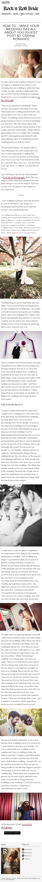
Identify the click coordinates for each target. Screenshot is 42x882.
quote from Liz (12, 233)
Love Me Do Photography (14, 177)
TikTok (27, 859)
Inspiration (6, 14)
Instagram (28, 853)
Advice (15, 14)
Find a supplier (27, 14)
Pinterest (28, 856)
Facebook (28, 849)
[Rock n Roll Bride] (21, 8)
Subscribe (6, 2)
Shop (37, 14)
